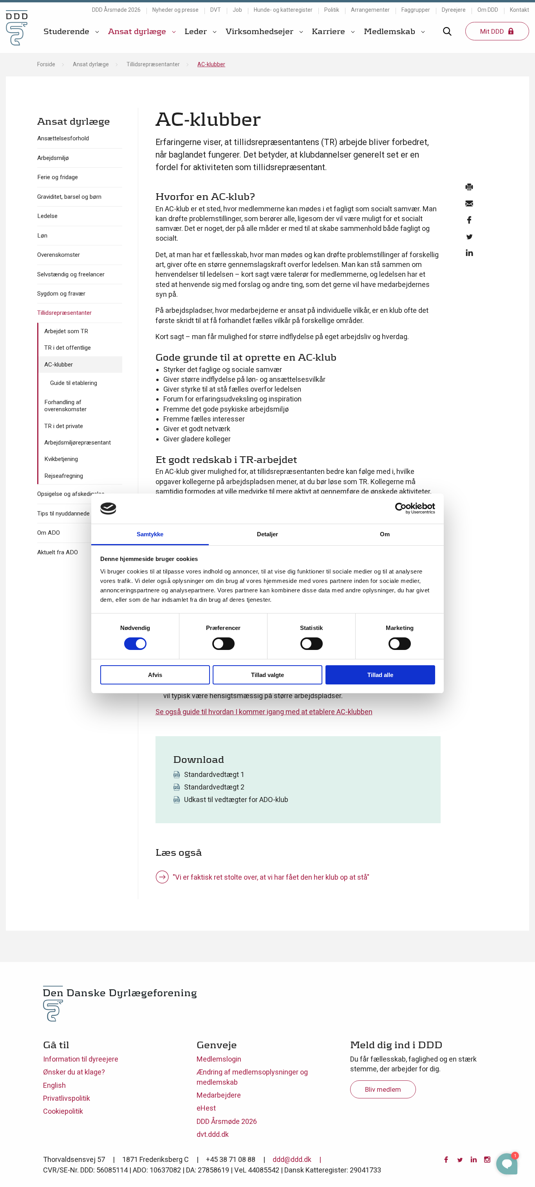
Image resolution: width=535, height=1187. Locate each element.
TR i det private (63, 426)
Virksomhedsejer (260, 31)
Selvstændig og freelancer (71, 274)
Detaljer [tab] (267, 534)
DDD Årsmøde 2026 (116, 10)
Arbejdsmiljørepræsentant (77, 442)
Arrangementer (370, 10)
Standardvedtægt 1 (214, 774)
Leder (196, 31)
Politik (331, 10)
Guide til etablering (73, 383)
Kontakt (519, 10)
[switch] (223, 643)
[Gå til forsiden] (16, 27)
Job (237, 10)
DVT (215, 10)
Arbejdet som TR (66, 331)
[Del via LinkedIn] (469, 255)
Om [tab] (385, 534)
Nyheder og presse (175, 10)
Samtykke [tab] (150, 534)
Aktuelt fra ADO (57, 552)
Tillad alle (380, 675)
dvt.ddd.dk (213, 1134)
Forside (46, 64)
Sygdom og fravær (61, 293)
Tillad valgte (267, 675)
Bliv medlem (383, 1089)
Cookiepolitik (63, 1111)
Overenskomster (58, 254)
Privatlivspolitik (66, 1098)
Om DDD (487, 10)
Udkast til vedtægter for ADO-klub (236, 799)
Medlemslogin (219, 1059)
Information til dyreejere (80, 1059)
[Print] (469, 189)
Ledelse (47, 216)
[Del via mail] (469, 205)
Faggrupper (415, 10)
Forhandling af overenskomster (65, 406)
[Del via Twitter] (469, 238)
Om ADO (48, 532)
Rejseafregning (63, 475)
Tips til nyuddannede (63, 513)
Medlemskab (390, 31)
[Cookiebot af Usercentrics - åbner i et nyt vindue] (401, 508)
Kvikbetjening (61, 459)
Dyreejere (454, 10)
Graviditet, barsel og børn (69, 196)
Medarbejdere (219, 1095)
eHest (206, 1108)
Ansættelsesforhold (63, 138)
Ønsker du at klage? (74, 1072)
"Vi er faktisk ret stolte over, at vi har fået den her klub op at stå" (271, 877)
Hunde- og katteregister (283, 10)
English (54, 1085)
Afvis (155, 675)
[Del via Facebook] (469, 222)
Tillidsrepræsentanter (153, 64)
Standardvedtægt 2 (214, 787)
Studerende (67, 31)
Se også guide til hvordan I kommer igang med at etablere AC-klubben (263, 712)
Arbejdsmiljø (53, 158)
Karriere (329, 31)
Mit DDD (493, 31)
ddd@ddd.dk (292, 1159)
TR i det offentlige (67, 347)
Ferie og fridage (57, 177)
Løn (42, 235)
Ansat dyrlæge (138, 31)
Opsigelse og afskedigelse (71, 493)
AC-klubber (58, 364)
